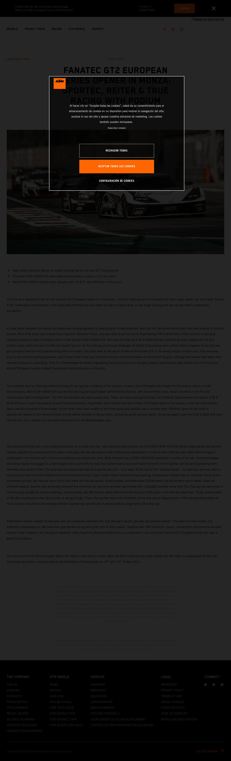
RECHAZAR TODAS (117, 150)
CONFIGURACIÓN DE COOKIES (116, 181)
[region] (116, 133)
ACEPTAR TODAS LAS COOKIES (116, 166)
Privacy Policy (113, 128)
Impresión (122, 128)
